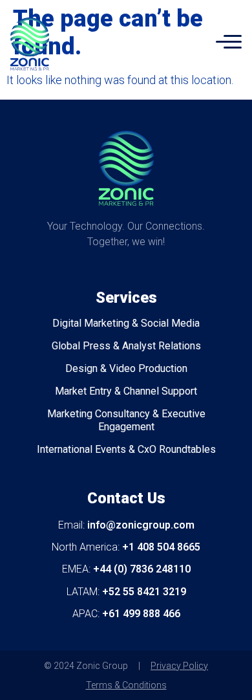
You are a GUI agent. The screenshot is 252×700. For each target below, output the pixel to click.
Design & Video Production (126, 368)
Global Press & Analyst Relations (126, 346)
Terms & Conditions (126, 685)
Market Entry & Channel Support (126, 391)
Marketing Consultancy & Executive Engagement (126, 420)
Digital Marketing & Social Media (126, 323)
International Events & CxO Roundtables (126, 449)
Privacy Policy (179, 666)
